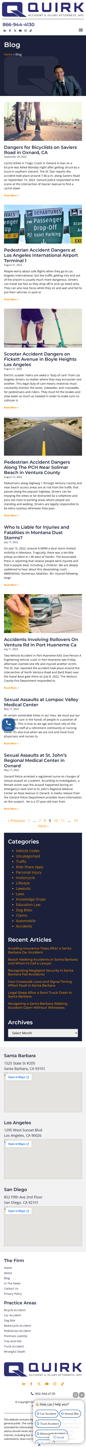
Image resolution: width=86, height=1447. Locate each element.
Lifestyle (23, 883)
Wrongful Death (14, 1351)
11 (63, 820)
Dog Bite (9, 1320)
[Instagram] (25, 30)
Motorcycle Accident (17, 1325)
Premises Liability (15, 1336)
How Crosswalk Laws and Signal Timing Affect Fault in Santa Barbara (40, 983)
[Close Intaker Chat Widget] (82, 1395)
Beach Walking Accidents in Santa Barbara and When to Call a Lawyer (43, 961)
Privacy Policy (13, 1294)
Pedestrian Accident (17, 1331)
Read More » (11, 195)
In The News (12, 1283)
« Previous (16, 820)
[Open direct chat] (75, 1395)
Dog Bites (24, 910)
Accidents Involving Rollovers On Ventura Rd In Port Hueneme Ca (41, 642)
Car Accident (12, 1315)
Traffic (21, 861)
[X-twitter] (15, 30)
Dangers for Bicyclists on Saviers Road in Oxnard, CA (40, 150)
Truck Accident (14, 1346)
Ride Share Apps (29, 866)
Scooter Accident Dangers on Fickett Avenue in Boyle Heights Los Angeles (40, 359)
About (8, 1273)
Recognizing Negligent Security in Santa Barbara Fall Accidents (40, 972)
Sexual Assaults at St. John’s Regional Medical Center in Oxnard (35, 760)
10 (56, 820)
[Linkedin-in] (4, 30)
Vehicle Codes (28, 850)
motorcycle (25, 877)
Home (8, 54)
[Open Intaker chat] (39, 1445)
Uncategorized (28, 856)
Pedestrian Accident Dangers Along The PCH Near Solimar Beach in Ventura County (37, 467)
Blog (7, 1278)
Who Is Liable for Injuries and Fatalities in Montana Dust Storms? (36, 532)
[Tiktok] (30, 30)
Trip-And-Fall (12, 1341)
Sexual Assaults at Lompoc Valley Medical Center (41, 702)
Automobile (26, 920)
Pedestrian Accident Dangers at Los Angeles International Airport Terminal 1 (41, 255)
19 (76, 820)
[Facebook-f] (9, 30)
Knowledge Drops (31, 899)
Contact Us (11, 1288)
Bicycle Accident (15, 1310)
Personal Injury (28, 872)
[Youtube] (20, 30)
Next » (43, 826)
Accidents (24, 926)
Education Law (28, 904)
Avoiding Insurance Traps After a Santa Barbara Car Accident (39, 950)
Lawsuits (23, 888)
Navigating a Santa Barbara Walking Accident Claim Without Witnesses (37, 1005)
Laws (20, 893)
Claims (21, 915)
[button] (80, 30)
